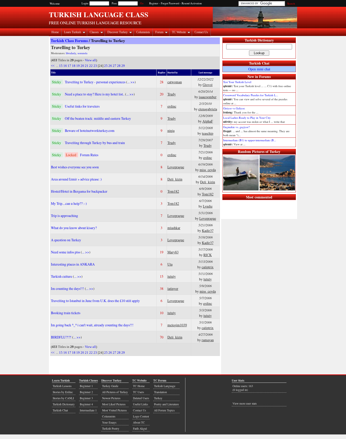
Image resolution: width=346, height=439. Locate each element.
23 (95, 66)
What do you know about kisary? (74, 227)
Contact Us (201, 32)
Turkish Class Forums (69, 40)
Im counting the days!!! (68, 288)
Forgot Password (170, 3)
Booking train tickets (65, 312)
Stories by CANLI (63, 398)
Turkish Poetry (110, 428)
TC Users (138, 392)
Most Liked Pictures (113, 404)
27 (114, 66)
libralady (71, 53)
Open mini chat (259, 69)
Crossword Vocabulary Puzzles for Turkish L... (250, 95)
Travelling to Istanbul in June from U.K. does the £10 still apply (95, 300)
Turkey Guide (110, 386)
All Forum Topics (164, 410)
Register (153, 3)
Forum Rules (89, 154)
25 (106, 66)
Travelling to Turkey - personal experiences (95, 81)
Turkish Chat (259, 63)
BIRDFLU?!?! (61, 337)
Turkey (158, 398)
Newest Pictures (111, 398)
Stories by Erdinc (63, 392)
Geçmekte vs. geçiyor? (236, 127)
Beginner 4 (86, 404)
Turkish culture (62, 276)
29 (123, 66)
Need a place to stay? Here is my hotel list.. (95, 94)
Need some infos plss (66, 252)
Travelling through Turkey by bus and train (95, 142)
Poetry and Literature (166, 404)
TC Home (139, 386)
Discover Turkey (117, 32)
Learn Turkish (72, 32)
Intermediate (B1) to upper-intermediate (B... (249, 140)
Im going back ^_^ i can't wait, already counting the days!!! (92, 325)
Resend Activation (192, 3)
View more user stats (245, 403)
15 (61, 66)
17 (69, 66)
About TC (139, 422)
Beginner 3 (86, 398)
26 (110, 66)
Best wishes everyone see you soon (75, 167)
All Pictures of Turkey (115, 392)
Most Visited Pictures (114, 410)
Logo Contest (141, 416)
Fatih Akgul (140, 428)
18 (73, 66)
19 (78, 66)
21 (86, 66)
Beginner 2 (86, 392)
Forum (159, 32)
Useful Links (140, 404)
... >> (130, 81)
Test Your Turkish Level (237, 82)
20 (82, 66)
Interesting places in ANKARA (73, 264)
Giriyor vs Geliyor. (234, 108)
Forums (265, 76)
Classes (94, 32)
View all (90, 60)
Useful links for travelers (82, 106)
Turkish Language (164, 386)
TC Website (179, 32)
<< (53, 66)
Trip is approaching (64, 215)
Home (55, 32)
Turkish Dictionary (259, 40)
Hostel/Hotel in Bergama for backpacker (79, 191)
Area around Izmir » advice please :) (76, 179)
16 (65, 66)
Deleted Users (141, 398)
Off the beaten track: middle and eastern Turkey (98, 118)
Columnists (143, 32)
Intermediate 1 (88, 410)
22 (91, 66)
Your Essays (109, 422)
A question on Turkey (66, 239)
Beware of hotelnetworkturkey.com (89, 130)
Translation (160, 392)
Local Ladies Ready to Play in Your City (247, 117)
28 (119, 66)
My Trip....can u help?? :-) (69, 203)
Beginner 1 (86, 386)
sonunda (82, 53)
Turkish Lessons (62, 386)
